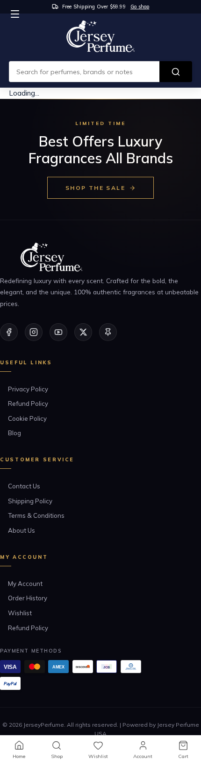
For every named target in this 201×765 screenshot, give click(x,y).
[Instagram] (34, 332)
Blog (14, 433)
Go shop (139, 6)
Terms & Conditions (36, 515)
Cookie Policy (27, 418)
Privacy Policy (28, 389)
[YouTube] (58, 332)
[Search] (175, 71)
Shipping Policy (30, 501)
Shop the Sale (95, 187)
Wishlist (20, 613)
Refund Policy (28, 403)
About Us (21, 530)
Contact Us (24, 486)
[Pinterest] (108, 332)
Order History (27, 598)
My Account (25, 583)
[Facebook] (9, 332)
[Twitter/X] (83, 332)
